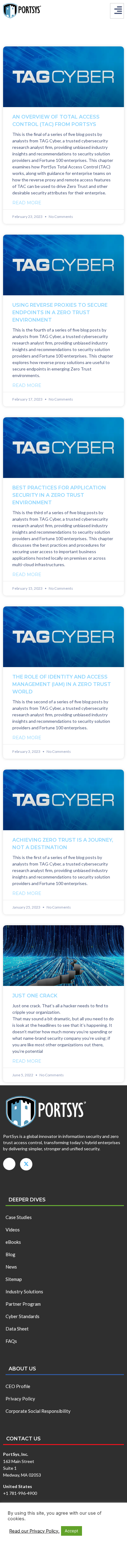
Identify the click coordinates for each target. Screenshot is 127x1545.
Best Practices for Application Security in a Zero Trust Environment (59, 495)
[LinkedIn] (9, 1164)
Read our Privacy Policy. (34, 1531)
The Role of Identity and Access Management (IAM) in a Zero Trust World (61, 684)
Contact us (23, 1439)
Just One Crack (34, 996)
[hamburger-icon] (117, 11)
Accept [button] (71, 1530)
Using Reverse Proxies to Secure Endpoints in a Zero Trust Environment (60, 312)
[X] (26, 1164)
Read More (26, 203)
